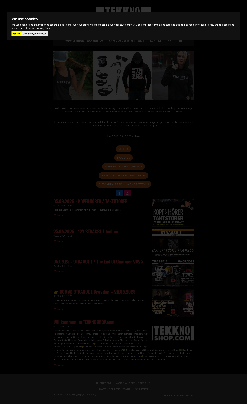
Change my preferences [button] (34, 33)
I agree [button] (16, 33)
